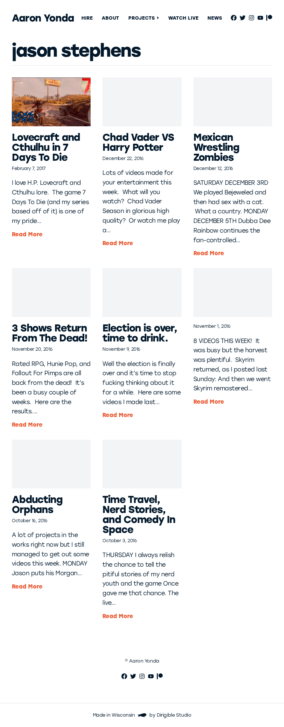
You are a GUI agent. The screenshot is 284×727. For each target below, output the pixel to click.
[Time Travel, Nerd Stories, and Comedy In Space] (141, 464)
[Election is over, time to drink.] (141, 292)
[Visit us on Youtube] (260, 18)
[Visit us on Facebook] (234, 18)
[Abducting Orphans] (51, 464)
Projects (141, 18)
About (110, 18)
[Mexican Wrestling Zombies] (232, 101)
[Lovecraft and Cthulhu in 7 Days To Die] (51, 101)
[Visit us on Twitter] (243, 18)
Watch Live (183, 18)
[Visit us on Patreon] (269, 18)
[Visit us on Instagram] (251, 18)
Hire (87, 18)
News (214, 18)
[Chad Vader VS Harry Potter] (141, 101)
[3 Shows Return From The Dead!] (51, 292)
